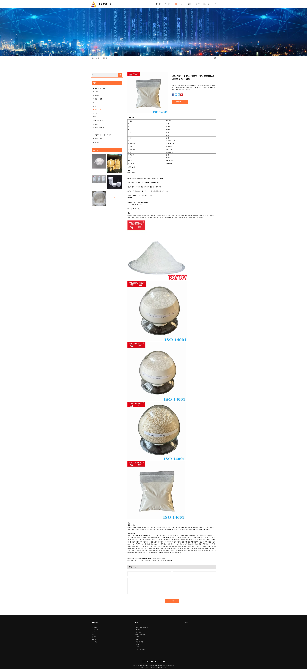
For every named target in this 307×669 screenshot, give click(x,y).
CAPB (95, 113)
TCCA (94, 131)
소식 (182, 4)
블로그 (189, 4)
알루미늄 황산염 (97, 138)
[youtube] (163, 661)
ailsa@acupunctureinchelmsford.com (155, 667)
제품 (175, 4)
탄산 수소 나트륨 (98, 120)
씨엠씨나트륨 (103, 58)
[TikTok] (159, 661)
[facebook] (144, 661)
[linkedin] (155, 661)
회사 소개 (167, 4)
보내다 (172, 601)
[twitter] (148, 661)
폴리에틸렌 (96, 95)
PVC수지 (95, 92)
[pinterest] (152, 661)
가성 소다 (96, 124)
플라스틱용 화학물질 (99, 88)
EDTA (94, 117)
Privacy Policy (170, 665)
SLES (94, 102)
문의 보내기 (180, 102)
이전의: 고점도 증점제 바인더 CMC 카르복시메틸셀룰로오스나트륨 (146, 558)
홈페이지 (158, 4)
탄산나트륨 (96, 142)
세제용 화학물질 (97, 99)
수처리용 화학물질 (98, 128)
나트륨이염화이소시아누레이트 (102, 135)
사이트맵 (94, 642)
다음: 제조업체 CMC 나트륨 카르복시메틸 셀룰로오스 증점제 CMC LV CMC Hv (149, 561)
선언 (94, 106)
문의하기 (198, 4)
